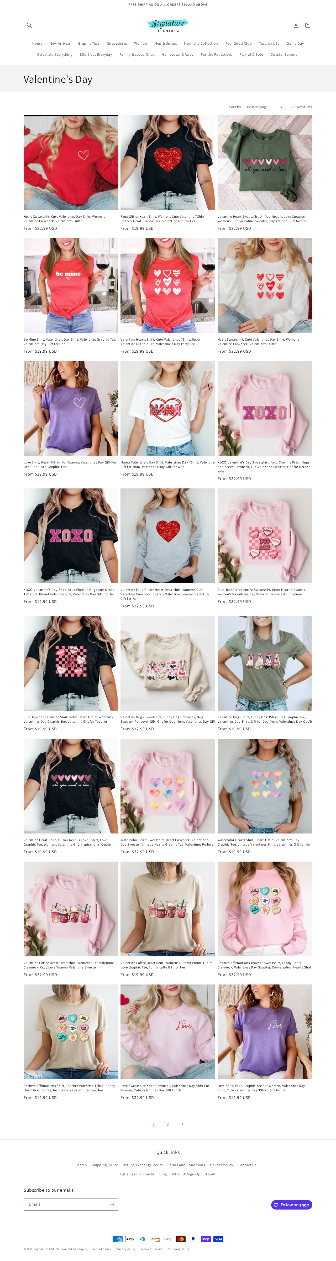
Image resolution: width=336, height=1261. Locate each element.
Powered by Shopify (73, 1249)
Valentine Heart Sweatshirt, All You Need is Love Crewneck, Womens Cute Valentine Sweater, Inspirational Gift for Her (263, 219)
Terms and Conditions (186, 1165)
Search (81, 1165)
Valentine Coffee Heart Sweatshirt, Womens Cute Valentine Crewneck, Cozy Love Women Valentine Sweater (69, 965)
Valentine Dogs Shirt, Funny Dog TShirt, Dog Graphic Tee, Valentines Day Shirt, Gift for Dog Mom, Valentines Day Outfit (265, 719)
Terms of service (152, 1248)
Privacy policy (126, 1248)
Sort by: (235, 107)
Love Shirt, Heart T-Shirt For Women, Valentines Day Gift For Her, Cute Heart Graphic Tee (70, 464)
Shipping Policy (105, 1165)
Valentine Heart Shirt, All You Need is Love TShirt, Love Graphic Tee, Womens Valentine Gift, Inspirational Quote (67, 842)
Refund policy (101, 1248)
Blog (163, 1174)
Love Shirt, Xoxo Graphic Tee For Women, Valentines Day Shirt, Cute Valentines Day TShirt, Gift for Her (261, 1088)
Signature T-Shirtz (47, 1249)
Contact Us (247, 1165)
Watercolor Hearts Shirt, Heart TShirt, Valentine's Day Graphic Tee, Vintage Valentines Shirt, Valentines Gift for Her (264, 842)
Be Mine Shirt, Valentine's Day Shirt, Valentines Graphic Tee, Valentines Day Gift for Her (70, 341)
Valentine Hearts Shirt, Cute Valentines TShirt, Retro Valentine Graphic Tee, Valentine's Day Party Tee (160, 341)
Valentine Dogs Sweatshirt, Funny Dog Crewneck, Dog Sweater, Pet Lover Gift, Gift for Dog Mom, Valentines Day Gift (167, 719)
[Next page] (182, 1124)
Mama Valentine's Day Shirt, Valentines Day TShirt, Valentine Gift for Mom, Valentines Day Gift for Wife (167, 464)
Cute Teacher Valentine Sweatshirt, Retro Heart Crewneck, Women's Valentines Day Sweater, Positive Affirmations (262, 592)
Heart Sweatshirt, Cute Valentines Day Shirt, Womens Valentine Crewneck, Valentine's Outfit (64, 219)
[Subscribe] (112, 1205)
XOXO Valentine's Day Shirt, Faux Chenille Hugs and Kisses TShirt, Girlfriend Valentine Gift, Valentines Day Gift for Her (69, 592)
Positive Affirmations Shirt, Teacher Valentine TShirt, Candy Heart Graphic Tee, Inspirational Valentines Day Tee (69, 1088)
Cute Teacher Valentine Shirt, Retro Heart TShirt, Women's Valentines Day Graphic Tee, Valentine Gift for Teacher (68, 719)
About (210, 1174)
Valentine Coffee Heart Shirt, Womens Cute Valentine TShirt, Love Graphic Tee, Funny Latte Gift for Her (166, 965)
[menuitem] (37, 43)
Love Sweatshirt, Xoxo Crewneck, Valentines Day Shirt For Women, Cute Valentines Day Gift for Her (164, 1088)
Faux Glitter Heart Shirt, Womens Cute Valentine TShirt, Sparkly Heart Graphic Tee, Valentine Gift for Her (162, 219)
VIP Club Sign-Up (186, 1174)
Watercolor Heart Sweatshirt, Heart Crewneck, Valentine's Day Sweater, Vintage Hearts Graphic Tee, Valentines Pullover (167, 842)
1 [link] (154, 1124)
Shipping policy (179, 1248)
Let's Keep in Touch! (137, 1174)
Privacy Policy (221, 1165)
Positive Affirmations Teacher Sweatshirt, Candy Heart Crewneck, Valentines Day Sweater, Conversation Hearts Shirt (264, 965)
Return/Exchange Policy (143, 1165)
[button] (29, 25)
